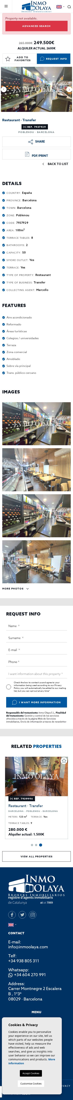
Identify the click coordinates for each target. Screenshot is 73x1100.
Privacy (64, 1085)
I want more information (40, 702)
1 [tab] (32, 845)
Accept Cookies (30, 1073)
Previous (3, 89)
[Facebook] (12, 915)
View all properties (37, 856)
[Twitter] (22, 915)
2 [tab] (36, 845)
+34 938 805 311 (23, 961)
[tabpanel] (36, 798)
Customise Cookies (31, 1083)
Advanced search (36, 26)
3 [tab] (40, 845)
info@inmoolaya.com (28, 947)
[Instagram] (32, 915)
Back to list (58, 164)
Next (69, 89)
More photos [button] (13, 588)
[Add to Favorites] (64, 760)
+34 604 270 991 (30, 975)
